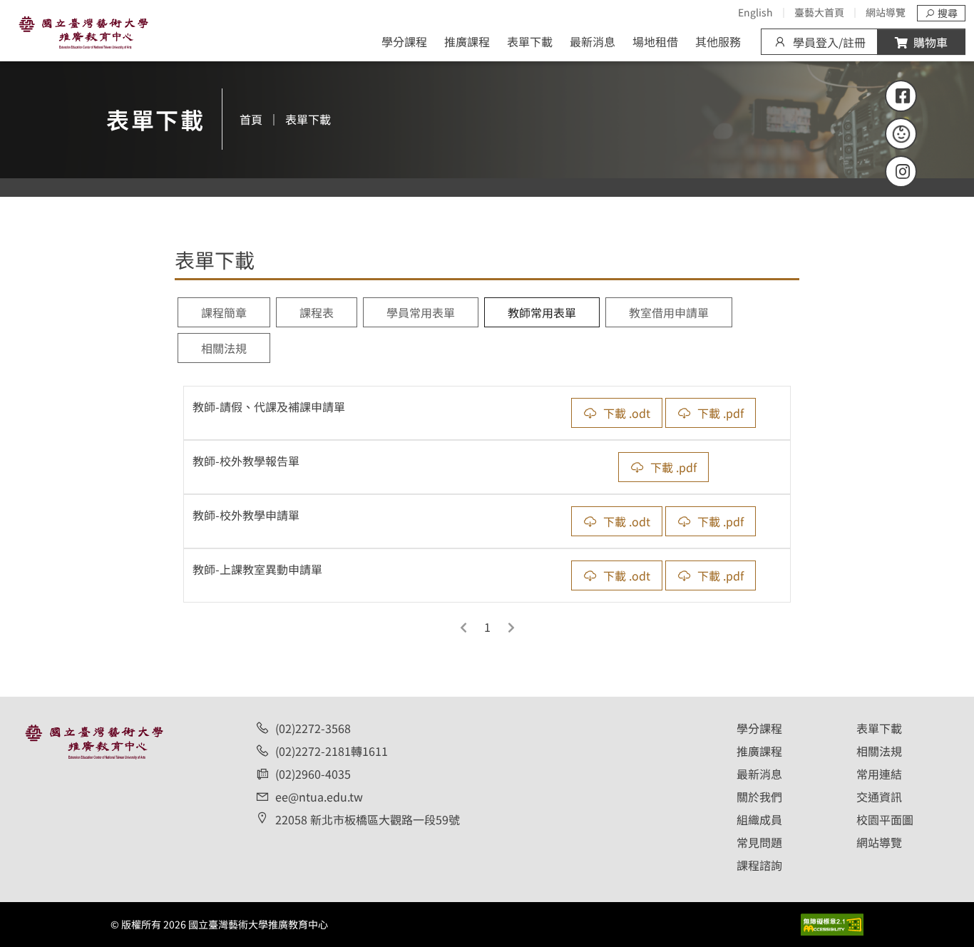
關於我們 (759, 796)
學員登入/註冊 (829, 42)
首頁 (251, 119)
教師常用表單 (542, 312)
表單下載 (530, 41)
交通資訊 (879, 796)
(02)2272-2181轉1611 (331, 750)
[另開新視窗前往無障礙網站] (832, 922)
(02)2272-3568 (313, 728)
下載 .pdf (720, 412)
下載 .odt (626, 412)
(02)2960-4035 (313, 773)
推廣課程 (467, 41)
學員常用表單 (420, 312)
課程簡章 (224, 312)
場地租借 (655, 41)
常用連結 (879, 773)
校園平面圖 (884, 819)
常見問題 (759, 842)
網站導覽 (886, 12)
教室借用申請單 (669, 312)
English (755, 12)
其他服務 (718, 41)
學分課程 (404, 41)
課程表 (316, 312)
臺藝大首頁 (819, 12)
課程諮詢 (759, 865)
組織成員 (759, 819)
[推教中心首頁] (83, 31)
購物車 (930, 42)
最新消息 (592, 41)
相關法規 (224, 348)
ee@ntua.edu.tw (319, 796)
